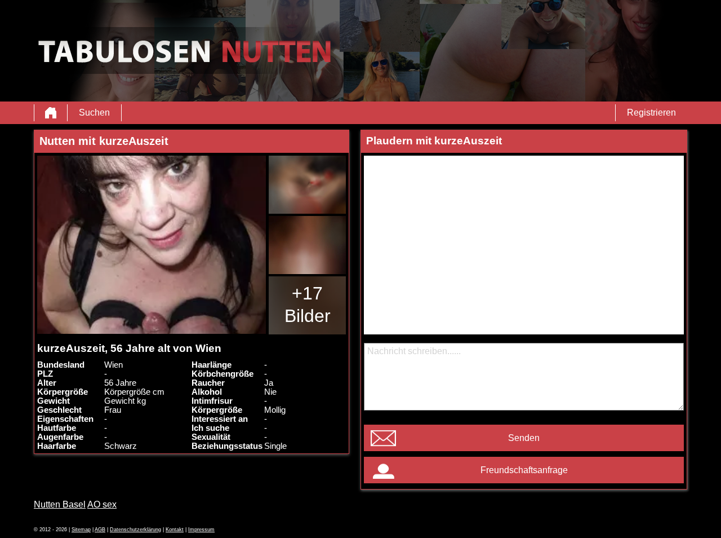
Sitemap (81, 529)
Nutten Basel (60, 504)
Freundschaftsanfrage (524, 470)
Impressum (201, 529)
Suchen (94, 112)
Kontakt (175, 529)
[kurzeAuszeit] (151, 245)
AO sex (102, 504)
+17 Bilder (307, 304)
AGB (100, 529)
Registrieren (651, 112)
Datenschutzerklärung (135, 529)
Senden (524, 438)
